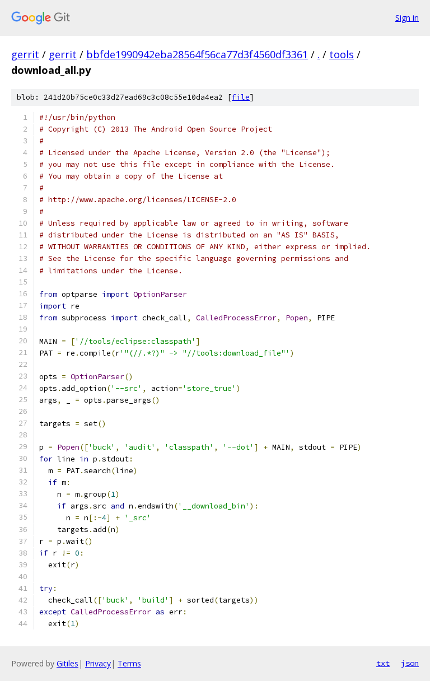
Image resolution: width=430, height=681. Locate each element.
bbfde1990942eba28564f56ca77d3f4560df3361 (197, 54)
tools (341, 54)
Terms (129, 663)
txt (383, 663)
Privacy (98, 663)
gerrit (25, 54)
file (241, 97)
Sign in (407, 17)
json (410, 663)
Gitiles (67, 663)
